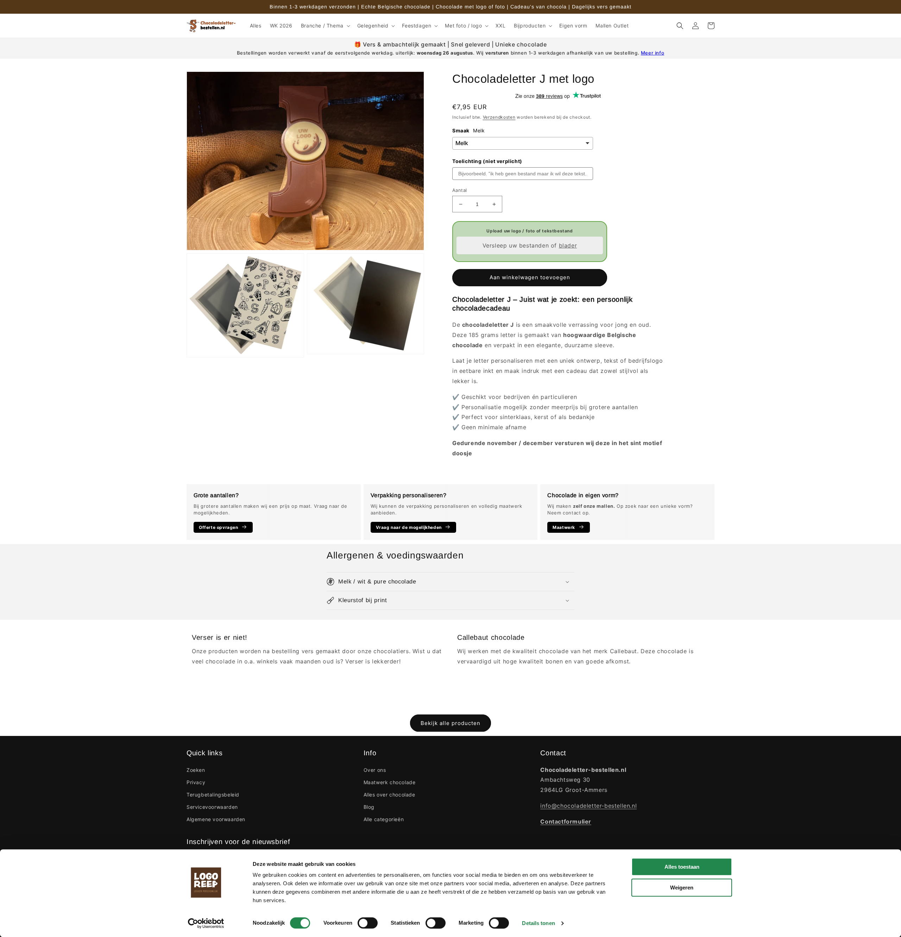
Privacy (196, 782)
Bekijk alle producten (450, 723)
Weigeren (681, 888)
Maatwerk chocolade (390, 782)
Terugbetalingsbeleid (213, 795)
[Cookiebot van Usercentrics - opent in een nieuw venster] (206, 923)
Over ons (375, 770)
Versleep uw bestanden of (530, 245)
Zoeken (196, 770)
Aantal (459, 190)
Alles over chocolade (389, 795)
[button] (325, 25)
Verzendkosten (499, 117)
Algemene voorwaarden (216, 819)
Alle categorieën (384, 819)
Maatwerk (564, 527)
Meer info (652, 53)
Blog (369, 807)
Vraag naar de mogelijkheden (409, 527)
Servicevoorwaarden (212, 807)
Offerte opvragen (218, 527)
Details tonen (538, 923)
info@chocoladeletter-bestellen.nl (588, 805)
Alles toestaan (681, 867)
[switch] (368, 923)
